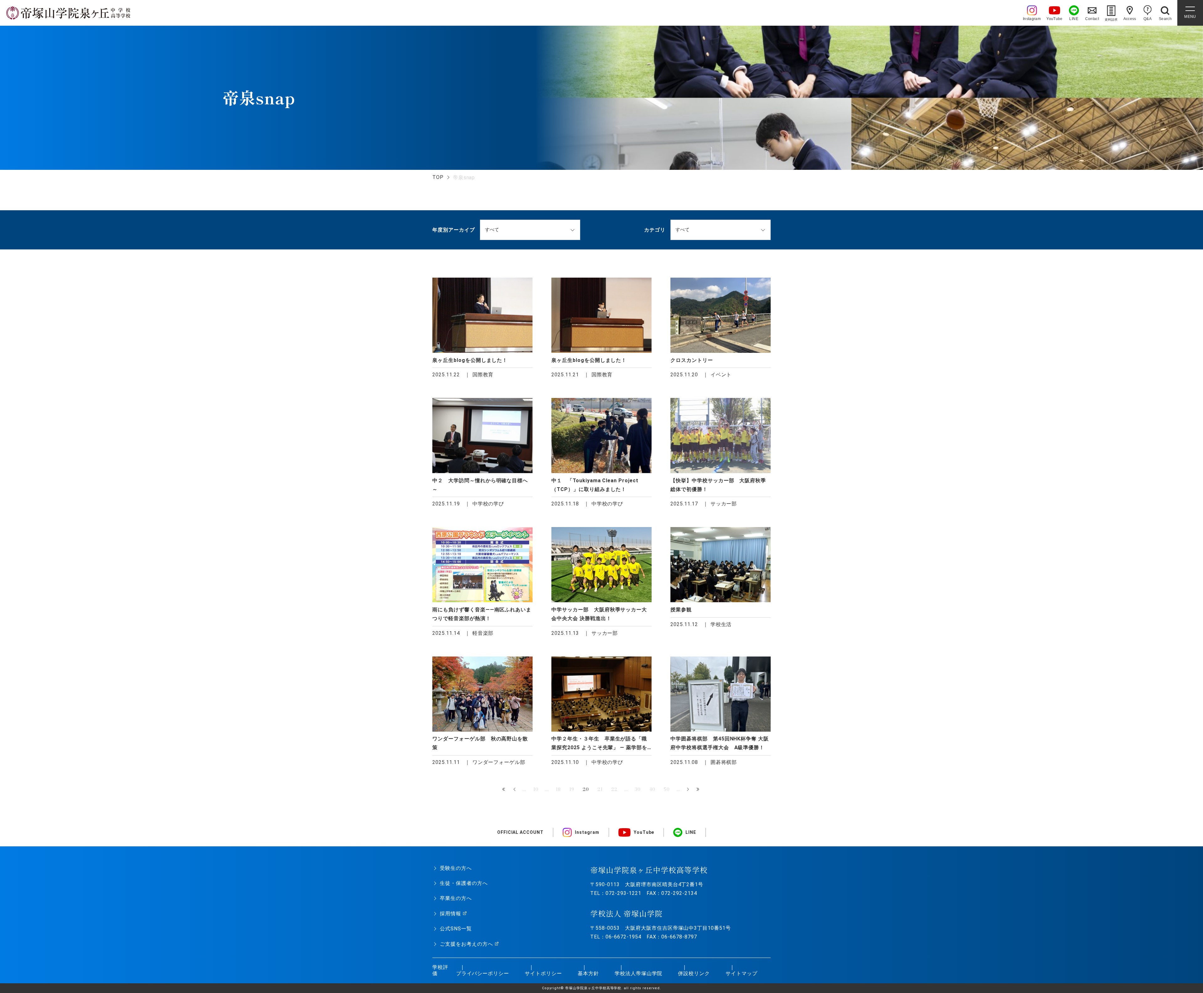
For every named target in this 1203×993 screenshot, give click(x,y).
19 (571, 789)
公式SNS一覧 (456, 929)
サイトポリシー (543, 973)
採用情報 (450, 914)
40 (652, 789)
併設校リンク (694, 973)
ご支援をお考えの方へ (466, 944)
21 (600, 789)
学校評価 (440, 970)
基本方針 (588, 973)
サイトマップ (742, 973)
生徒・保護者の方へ (464, 883)
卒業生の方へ (456, 898)
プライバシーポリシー (482, 973)
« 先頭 (505, 789)
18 (558, 789)
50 (667, 789)
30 (638, 789)
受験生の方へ (456, 868)
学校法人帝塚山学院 (639, 973)
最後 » (698, 789)
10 (536, 789)
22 (614, 789)
